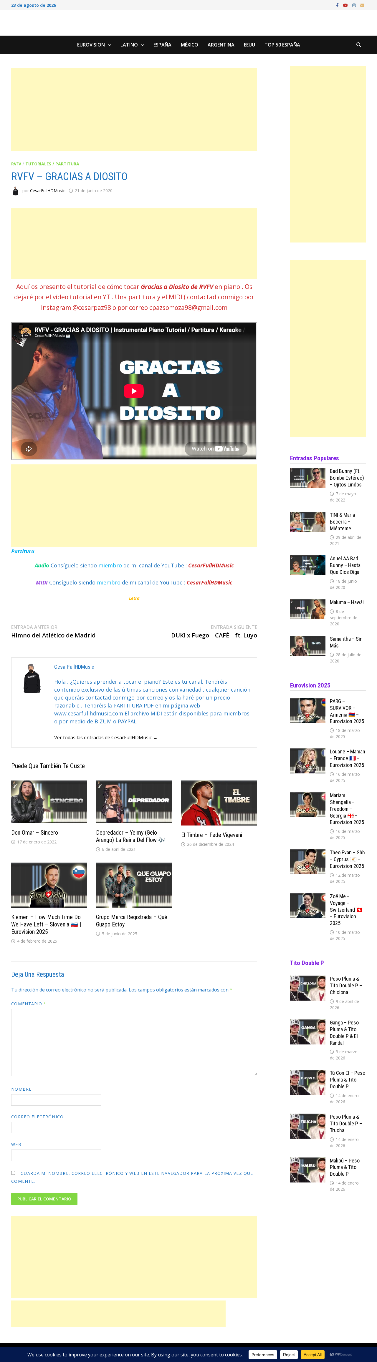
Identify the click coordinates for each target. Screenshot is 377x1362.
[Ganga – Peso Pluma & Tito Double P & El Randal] (307, 1023)
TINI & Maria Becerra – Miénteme (342, 521)
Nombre (21, 1089)
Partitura (22, 551)
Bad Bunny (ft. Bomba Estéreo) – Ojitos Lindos (347, 478)
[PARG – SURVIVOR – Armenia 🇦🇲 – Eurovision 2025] (307, 701)
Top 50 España (282, 44)
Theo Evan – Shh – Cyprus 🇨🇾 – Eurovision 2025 (347, 859)
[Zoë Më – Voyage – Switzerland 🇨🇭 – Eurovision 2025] (307, 897)
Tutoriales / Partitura (52, 164)
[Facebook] (338, 4)
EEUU (249, 44)
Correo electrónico (37, 1117)
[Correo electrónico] (362, 4)
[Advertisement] (134, 109)
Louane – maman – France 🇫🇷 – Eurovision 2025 (347, 758)
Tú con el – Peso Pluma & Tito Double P (347, 1079)
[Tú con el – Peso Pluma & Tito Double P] (307, 1073)
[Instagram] (355, 4)
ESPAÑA (162, 44)
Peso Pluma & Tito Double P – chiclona (346, 985)
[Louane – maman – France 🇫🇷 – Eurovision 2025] (307, 752)
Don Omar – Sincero (34, 832)
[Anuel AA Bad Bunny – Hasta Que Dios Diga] (307, 559)
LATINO (129, 44)
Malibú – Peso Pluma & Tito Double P (345, 1167)
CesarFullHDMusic (47, 190)
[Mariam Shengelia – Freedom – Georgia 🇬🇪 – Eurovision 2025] (307, 796)
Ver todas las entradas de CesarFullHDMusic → (106, 737)
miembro (110, 565)
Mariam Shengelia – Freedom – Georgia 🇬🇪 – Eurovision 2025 (347, 808)
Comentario (28, 1003)
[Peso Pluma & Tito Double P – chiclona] (307, 979)
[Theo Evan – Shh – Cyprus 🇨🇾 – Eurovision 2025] (307, 853)
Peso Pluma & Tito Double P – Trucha (346, 1123)
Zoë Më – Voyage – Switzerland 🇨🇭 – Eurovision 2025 (346, 909)
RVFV (16, 164)
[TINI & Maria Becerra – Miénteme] (307, 515)
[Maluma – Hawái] (307, 603)
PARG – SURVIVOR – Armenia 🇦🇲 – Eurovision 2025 (347, 711)
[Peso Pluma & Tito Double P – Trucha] (307, 1117)
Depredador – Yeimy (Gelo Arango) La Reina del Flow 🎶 (131, 836)
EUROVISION (91, 44)
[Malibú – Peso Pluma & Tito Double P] (307, 1161)
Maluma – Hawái (347, 602)
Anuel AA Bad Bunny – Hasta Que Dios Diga (345, 565)
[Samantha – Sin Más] (307, 639)
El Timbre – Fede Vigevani (211, 834)
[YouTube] (346, 4)
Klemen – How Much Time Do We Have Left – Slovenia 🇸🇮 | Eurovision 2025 (46, 924)
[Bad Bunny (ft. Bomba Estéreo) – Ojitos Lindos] (307, 471)
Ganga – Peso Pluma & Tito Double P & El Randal (344, 1032)
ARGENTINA (221, 44)
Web (16, 1144)
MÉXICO (189, 44)
